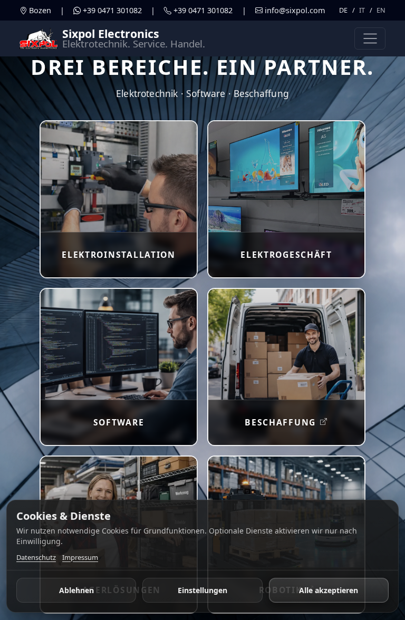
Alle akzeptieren (328, 590)
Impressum (80, 557)
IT (362, 10)
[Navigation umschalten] (369, 38)
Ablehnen (76, 590)
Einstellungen (202, 590)
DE (343, 10)
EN (381, 10)
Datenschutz (36, 557)
